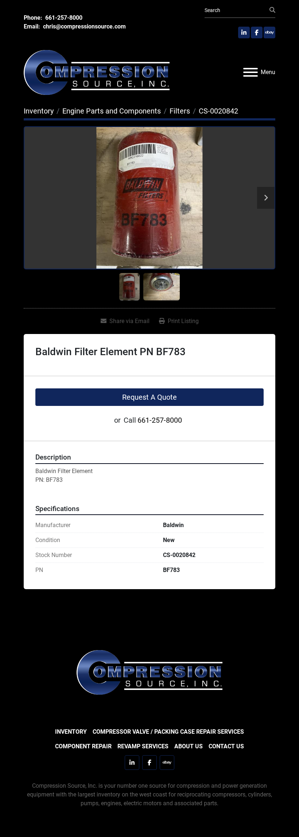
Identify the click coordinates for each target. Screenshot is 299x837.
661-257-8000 (63, 17)
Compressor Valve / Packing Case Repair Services (168, 731)
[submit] (272, 10)
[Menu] (250, 72)
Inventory (71, 731)
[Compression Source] (149, 671)
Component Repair (83, 746)
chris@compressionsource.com (84, 26)
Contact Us (226, 746)
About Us (188, 746)
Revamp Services (142, 746)
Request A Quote (149, 397)
